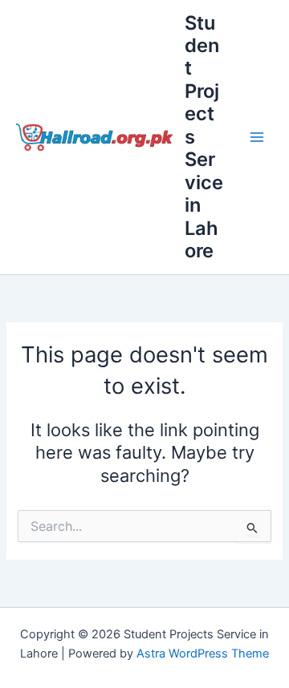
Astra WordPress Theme (202, 653)
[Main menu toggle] (257, 137)
